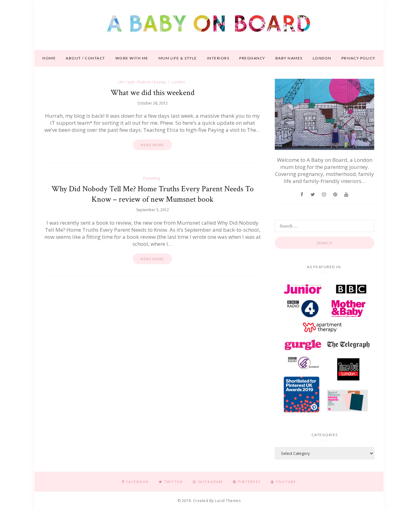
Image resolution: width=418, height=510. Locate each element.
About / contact (85, 58)
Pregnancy (252, 58)
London (322, 58)
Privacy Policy (358, 58)
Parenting (151, 178)
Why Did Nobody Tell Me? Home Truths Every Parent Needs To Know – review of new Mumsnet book (152, 194)
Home (49, 58)
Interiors (218, 58)
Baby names (289, 58)
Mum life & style (178, 58)
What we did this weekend (152, 92)
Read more (152, 145)
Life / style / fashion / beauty (142, 82)
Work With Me (131, 58)
